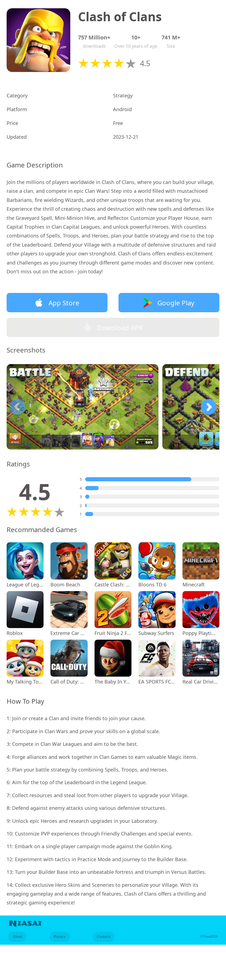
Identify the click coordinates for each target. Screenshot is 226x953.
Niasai (25, 923)
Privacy (60, 937)
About (17, 937)
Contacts (103, 937)
